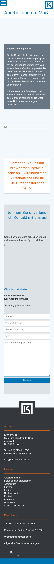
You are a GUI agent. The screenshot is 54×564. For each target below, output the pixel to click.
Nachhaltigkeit (11, 493)
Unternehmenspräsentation (17, 537)
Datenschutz (10, 502)
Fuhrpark (8, 487)
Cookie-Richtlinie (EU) (15, 506)
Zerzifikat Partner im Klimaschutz (20, 523)
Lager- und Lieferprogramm (17, 481)
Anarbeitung (10, 484)
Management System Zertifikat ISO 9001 (24, 530)
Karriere (8, 490)
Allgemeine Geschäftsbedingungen (21, 543)
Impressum (9, 499)
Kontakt (8, 496)
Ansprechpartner (12, 478)
